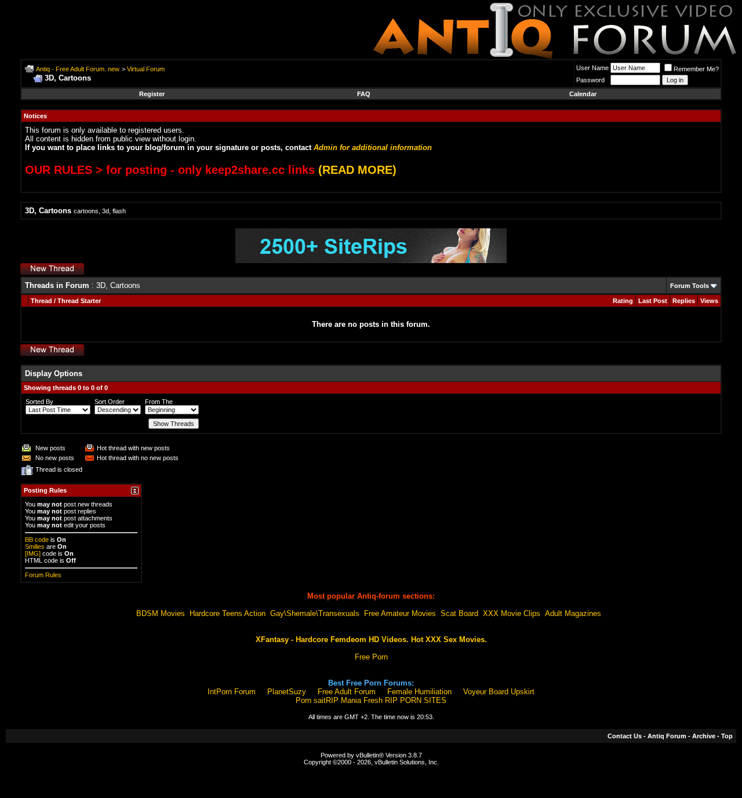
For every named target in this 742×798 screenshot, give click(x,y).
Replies (683, 300)
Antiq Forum (667, 736)
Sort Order (109, 401)
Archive (703, 736)
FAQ (363, 93)
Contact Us (625, 736)
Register (152, 93)
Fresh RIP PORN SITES (404, 700)
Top (727, 736)
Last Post (652, 300)
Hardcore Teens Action (227, 613)
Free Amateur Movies (400, 613)
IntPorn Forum (232, 691)
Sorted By (39, 401)
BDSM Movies (160, 613)
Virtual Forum (146, 68)
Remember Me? (696, 68)
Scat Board (459, 613)
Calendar (582, 93)
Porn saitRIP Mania (328, 700)
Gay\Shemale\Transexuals (314, 613)
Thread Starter (79, 300)
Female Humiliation (419, 691)
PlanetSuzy (286, 691)
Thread (41, 300)
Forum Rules (43, 574)
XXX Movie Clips (511, 613)
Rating (623, 300)
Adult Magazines (573, 613)
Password (590, 79)
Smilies (35, 546)
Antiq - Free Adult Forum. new (77, 68)
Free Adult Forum (347, 691)
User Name (592, 67)
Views (709, 300)
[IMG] (33, 553)
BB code (37, 539)
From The (159, 401)
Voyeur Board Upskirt (498, 691)
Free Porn (371, 657)
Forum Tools (689, 285)
